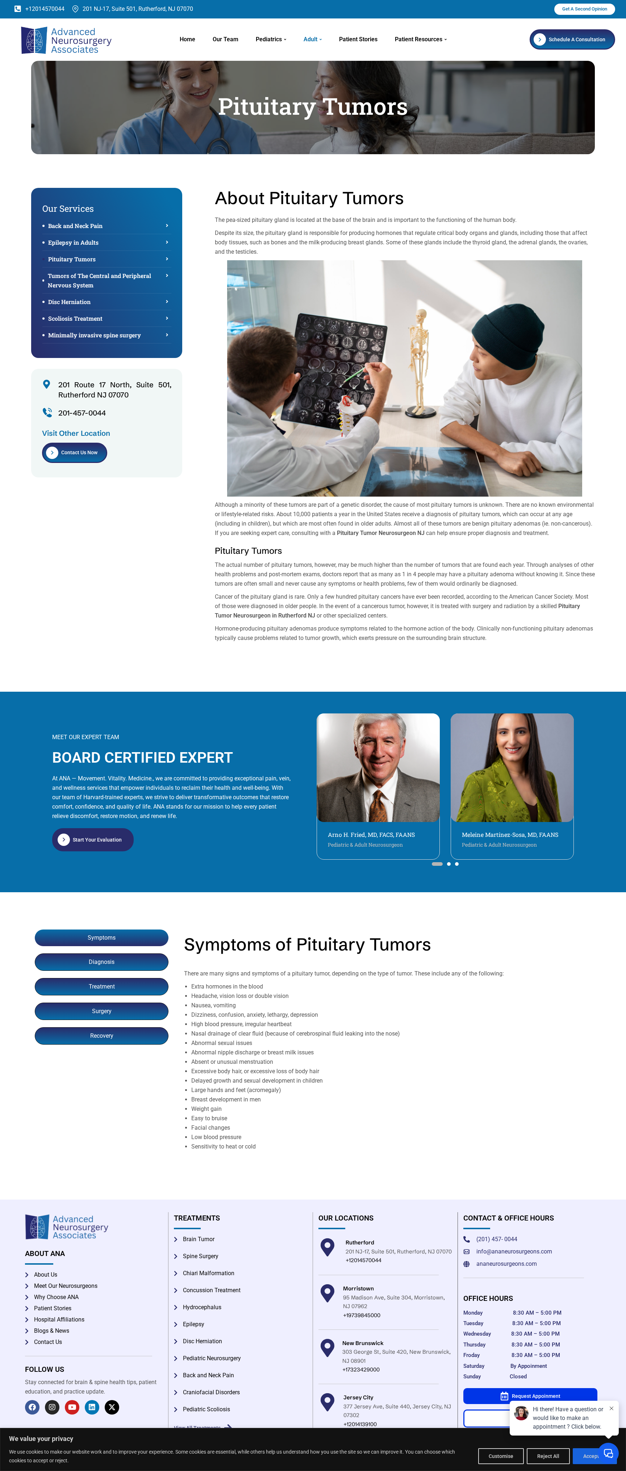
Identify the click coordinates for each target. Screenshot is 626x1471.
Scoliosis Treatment (75, 318)
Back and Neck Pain (75, 225)
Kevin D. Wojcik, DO (488, 834)
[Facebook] (32, 1407)
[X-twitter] (112, 1407)
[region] (313, 1449)
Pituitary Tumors (72, 259)
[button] (433, 864)
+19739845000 (361, 1315)
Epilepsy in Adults (73, 242)
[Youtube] (72, 1407)
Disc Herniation (69, 301)
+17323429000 (361, 1369)
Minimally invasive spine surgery (94, 335)
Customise (501, 1456)
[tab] (101, 938)
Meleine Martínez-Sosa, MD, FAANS (376, 834)
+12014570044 (363, 1260)
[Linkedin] (92, 1407)
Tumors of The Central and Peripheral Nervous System (99, 280)
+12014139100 (360, 1424)
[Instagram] (52, 1407)
